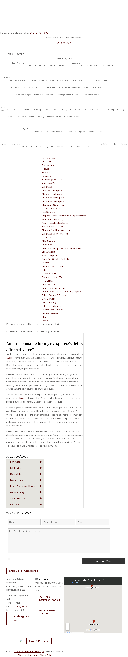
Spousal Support (91, 110)
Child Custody (12, 110)
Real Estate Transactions (56, 132)
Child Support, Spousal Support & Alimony (49, 110)
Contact (124, 144)
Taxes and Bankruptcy (92, 87)
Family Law (3, 109)
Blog (115, 144)
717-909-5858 (40, 33)
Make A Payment (39, 641)
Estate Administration (59, 147)
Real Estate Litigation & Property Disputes (85, 132)
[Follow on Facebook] (8, 640)
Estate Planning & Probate (11, 144)
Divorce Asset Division (80, 147)
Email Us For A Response (23, 570)
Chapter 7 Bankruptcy (38, 80)
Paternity (40, 117)
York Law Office (106, 65)
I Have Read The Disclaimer (20, 560)
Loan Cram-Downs (17, 87)
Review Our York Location (46, 612)
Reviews (62, 65)
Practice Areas (40, 65)
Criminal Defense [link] (18, 498)
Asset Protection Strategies (20, 95)
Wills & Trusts (27, 147)
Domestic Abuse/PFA (73, 117)
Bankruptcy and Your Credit (95, 95)
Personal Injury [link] (17, 492)
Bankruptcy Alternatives (43, 95)
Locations (76, 63)
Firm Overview (18, 63)
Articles (53, 65)
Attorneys (28, 65)
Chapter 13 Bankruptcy (81, 80)
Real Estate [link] (15, 474)
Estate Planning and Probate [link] (23, 486)
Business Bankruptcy (18, 80)
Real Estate (27, 129)
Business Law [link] (16, 480)
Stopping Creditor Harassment (68, 95)
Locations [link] (15, 504)
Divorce (9, 117)
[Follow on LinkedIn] (18, 640)
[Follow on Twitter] (13, 640)
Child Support (76, 110)
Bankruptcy (5, 78)
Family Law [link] (15, 468)
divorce (10, 358)
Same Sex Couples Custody (113, 110)
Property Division (54, 117)
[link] (29, 651)
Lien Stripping (33, 87)
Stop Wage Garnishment (103, 80)
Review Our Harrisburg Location (49, 598)
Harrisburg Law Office (88, 65)
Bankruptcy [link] (15, 462)
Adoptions (25, 110)
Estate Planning (42, 147)
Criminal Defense (103, 144)
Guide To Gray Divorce (25, 117)
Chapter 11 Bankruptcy (59, 80)
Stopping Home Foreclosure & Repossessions (61, 87)
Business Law (37, 132)
